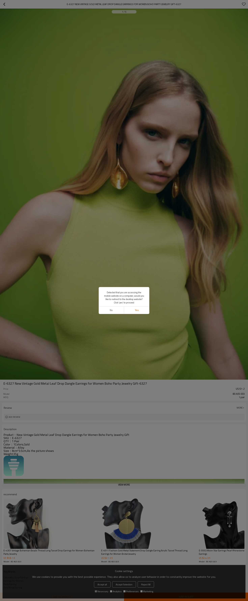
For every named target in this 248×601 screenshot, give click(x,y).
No (111, 310)
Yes (137, 310)
